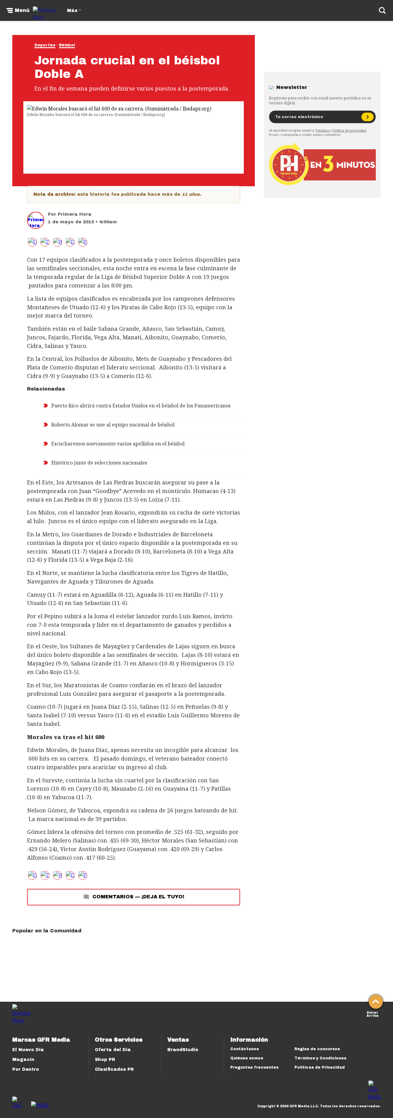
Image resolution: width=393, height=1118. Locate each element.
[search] (382, 10)
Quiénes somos (246, 1058)
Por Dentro (25, 1069)
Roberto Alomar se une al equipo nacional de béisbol (112, 424)
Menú (22, 10)
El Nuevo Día (28, 1049)
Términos (322, 130)
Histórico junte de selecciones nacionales (99, 462)
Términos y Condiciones (320, 1058)
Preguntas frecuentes (254, 1067)
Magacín (23, 1059)
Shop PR (105, 1059)
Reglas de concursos (317, 1049)
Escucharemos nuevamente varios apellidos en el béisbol (118, 443)
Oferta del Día (113, 1049)
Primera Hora (74, 214)
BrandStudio (182, 1049)
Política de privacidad (349, 130)
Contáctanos (244, 1049)
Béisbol (67, 45)
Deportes (44, 45)
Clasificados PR (114, 1069)
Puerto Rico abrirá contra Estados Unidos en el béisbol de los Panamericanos (141, 405)
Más (72, 10)
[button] (45, 242)
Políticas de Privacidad (319, 1067)
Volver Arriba (373, 1013)
